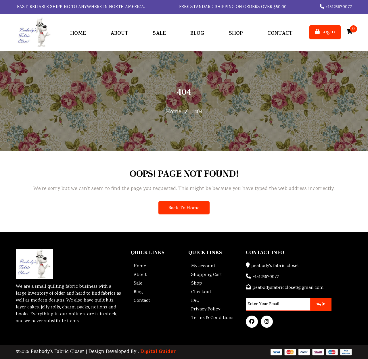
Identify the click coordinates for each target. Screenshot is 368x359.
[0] (349, 32)
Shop (236, 34)
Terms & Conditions (212, 318)
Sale (159, 34)
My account (203, 266)
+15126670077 (338, 7)
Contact (279, 34)
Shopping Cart (206, 275)
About (119, 34)
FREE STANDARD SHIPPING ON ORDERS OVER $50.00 (232, 7)
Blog (197, 34)
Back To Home (184, 208)
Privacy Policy (205, 309)
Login (327, 32)
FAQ (195, 300)
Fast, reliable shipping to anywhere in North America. (80, 7)
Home (78, 34)
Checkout (201, 292)
